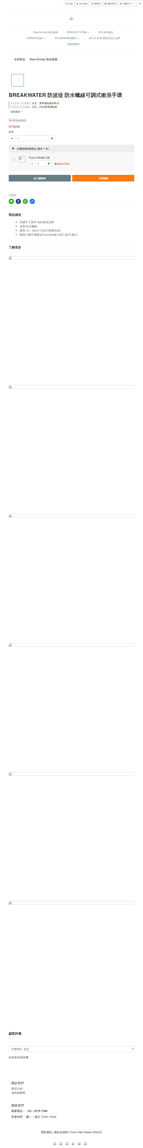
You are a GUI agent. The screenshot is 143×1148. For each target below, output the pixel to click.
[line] (11, 201)
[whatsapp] (25, 201)
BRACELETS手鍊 (77, 32)
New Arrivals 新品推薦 (45, 32)
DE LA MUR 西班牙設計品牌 (104, 38)
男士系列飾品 (106, 32)
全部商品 (19, 59)
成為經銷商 (73, 44)
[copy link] (32, 201)
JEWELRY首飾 (35, 38)
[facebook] (18, 201)
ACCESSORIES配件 (66, 38)
